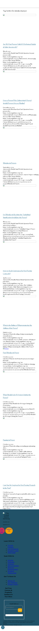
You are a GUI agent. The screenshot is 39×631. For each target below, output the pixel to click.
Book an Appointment (13, 568)
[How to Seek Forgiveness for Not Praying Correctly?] (19, 242)
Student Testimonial (12, 572)
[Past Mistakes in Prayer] (6, 348)
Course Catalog (11, 546)
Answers (11, 564)
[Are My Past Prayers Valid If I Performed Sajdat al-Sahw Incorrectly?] (19, 15)
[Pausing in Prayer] (18, 418)
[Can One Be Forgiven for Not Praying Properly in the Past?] (19, 459)
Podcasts (11, 562)
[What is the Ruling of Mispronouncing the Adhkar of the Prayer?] (19, 296)
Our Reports (12, 582)
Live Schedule (13, 549)
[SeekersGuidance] (15, 4)
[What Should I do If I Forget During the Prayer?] (19, 372)
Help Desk (12, 553)
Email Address (14, 604)
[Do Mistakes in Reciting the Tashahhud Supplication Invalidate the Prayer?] (19, 186)
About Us (11, 581)
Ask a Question (13, 566)
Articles (10, 560)
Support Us (9, 530)
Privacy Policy (13, 584)
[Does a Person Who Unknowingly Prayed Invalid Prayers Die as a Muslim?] (19, 72)
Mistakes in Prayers (9, 163)
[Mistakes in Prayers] (19, 128)
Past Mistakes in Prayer (11, 353)
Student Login (13, 551)
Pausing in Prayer (9, 440)
